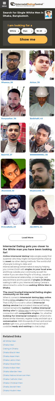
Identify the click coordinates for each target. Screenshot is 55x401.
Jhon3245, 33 (7, 191)
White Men (23, 310)
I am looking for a (20, 25)
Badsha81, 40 (36, 118)
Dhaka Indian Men (11, 367)
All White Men (9, 341)
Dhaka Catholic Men (12, 379)
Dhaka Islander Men (12, 371)
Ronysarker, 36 (8, 118)
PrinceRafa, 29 (8, 227)
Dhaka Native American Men (16, 375)
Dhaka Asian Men (11, 356)
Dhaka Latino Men (11, 360)
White (13, 300)
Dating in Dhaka (10, 348)
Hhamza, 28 (7, 82)
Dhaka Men (8, 345)
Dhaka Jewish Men (12, 386)
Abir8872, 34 (36, 227)
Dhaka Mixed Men (11, 364)
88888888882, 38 (39, 155)
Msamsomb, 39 (37, 191)
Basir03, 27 (6, 155)
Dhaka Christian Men (13, 383)
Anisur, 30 (35, 82)
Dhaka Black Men (11, 352)
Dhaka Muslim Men (12, 390)
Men (41, 297)
